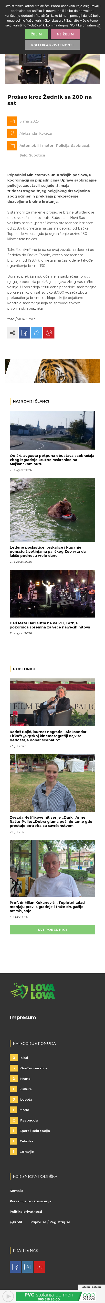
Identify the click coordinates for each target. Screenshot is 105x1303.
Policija (62, 145)
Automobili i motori (37, 145)
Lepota (22, 1099)
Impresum (23, 1017)
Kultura (22, 1089)
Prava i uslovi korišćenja (31, 1201)
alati (20, 1058)
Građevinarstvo (30, 1068)
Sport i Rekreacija (31, 1131)
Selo (23, 155)
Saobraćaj (80, 145)
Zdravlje (23, 1151)
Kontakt (16, 1191)
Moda (21, 1110)
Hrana (22, 1078)
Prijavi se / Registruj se (50, 1222)
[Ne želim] (98, 27)
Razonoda (25, 1120)
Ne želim (65, 34)
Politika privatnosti (26, 1211)
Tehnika (23, 1141)
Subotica (37, 155)
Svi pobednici (52, 930)
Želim (36, 34)
